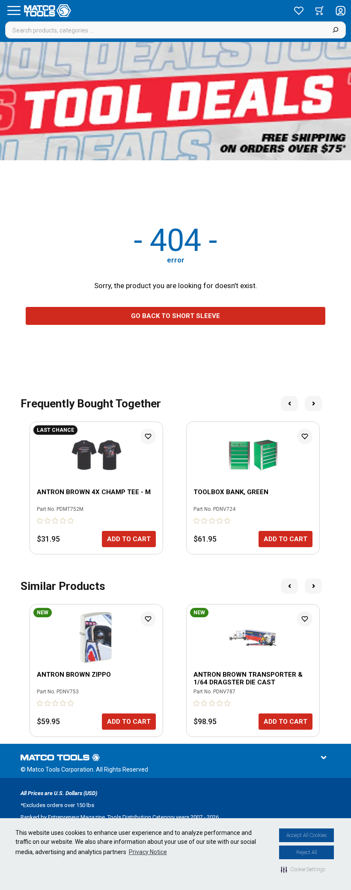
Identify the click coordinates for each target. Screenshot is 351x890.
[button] (303, 869)
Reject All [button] (306, 852)
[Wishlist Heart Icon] (148, 436)
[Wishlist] (299, 11)
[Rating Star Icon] (40, 520)
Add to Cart (129, 539)
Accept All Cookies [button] (306, 835)
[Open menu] (13, 10)
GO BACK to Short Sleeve (175, 316)
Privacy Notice (148, 852)
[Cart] (319, 11)
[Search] (335, 30)
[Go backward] (289, 403)
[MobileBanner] (175, 101)
